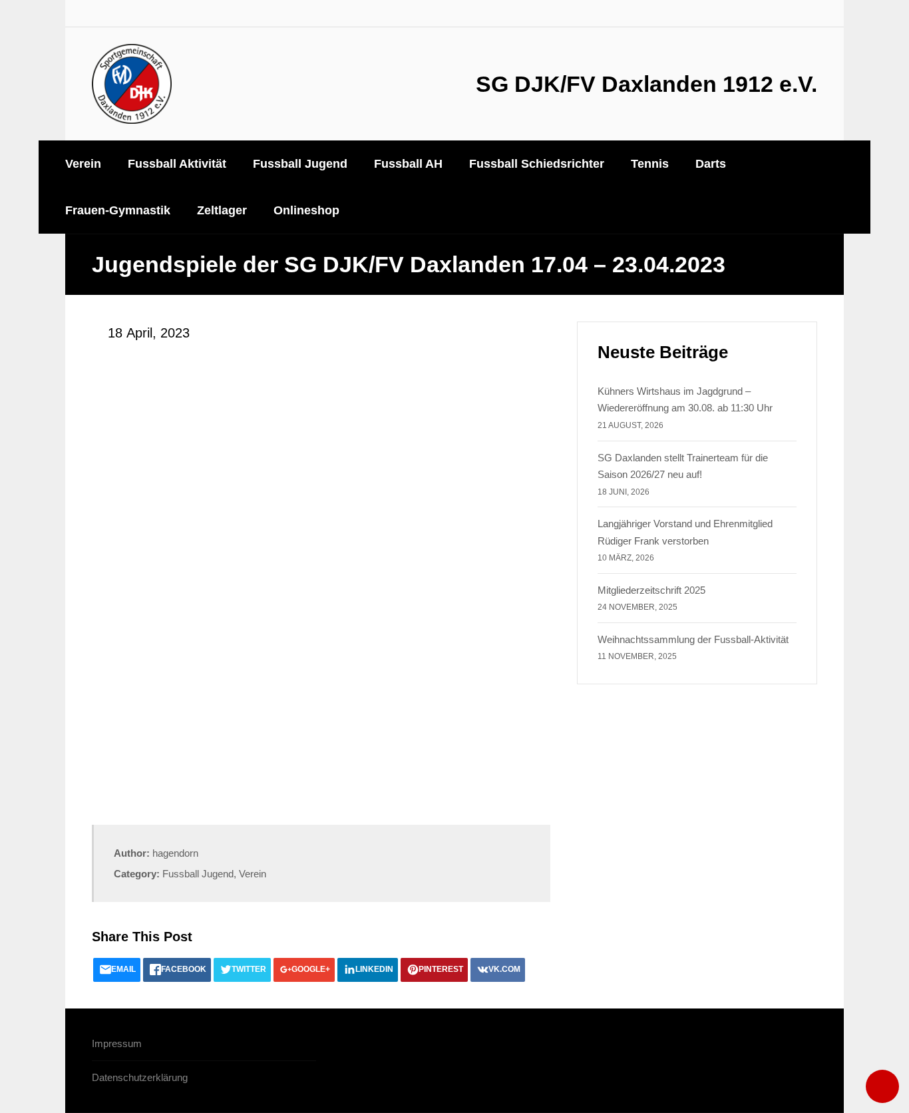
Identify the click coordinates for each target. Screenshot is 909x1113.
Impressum (117, 1043)
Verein (252, 873)
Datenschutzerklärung (140, 1077)
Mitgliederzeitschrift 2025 (651, 590)
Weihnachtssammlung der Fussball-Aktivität (693, 639)
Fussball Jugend (198, 873)
